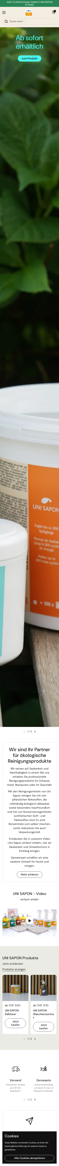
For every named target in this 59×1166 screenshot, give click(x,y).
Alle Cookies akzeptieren (29, 1158)
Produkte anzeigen (14, 969)
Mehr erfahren (29, 874)
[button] (53, 12)
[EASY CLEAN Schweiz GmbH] (29, 12)
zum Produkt (29, 58)
